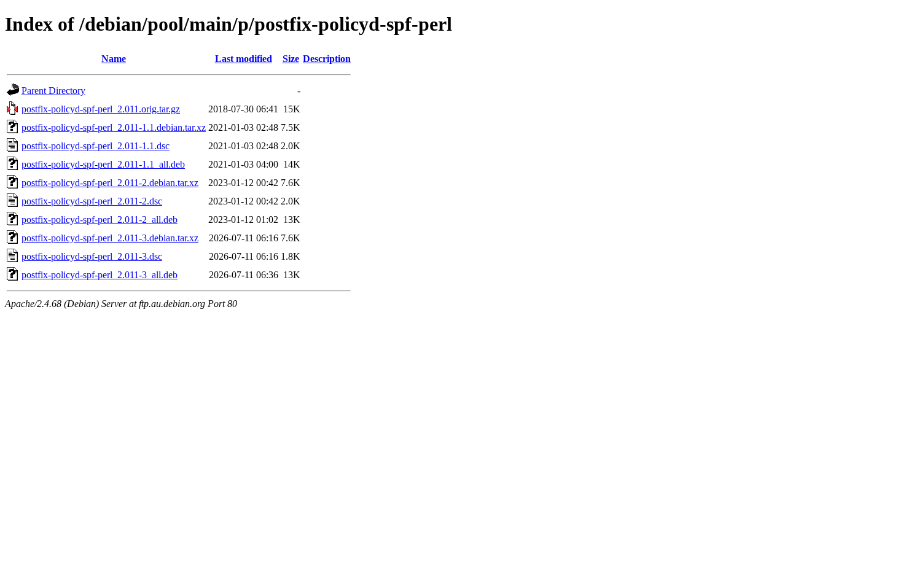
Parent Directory (53, 90)
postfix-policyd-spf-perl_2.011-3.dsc (92, 256)
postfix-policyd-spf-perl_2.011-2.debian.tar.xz (110, 182)
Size (291, 58)
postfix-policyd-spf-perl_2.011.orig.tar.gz (101, 109)
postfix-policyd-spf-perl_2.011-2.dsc (92, 201)
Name (113, 58)
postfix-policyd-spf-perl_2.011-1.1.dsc (96, 146)
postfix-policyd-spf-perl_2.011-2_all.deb (100, 219)
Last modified (243, 58)
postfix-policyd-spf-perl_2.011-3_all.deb (100, 275)
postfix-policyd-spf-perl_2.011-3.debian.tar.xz (110, 238)
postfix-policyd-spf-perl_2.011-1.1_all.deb (103, 164)
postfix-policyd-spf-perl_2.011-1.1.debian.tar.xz (114, 127)
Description (327, 58)
